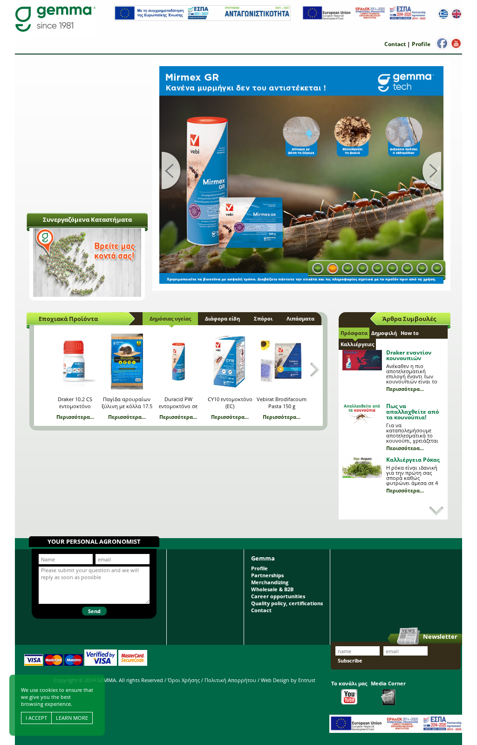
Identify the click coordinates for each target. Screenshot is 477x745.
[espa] (202, 18)
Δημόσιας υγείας (170, 318)
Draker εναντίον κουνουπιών (408, 355)
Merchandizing (269, 582)
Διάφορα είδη (222, 318)
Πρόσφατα (354, 332)
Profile (421, 44)
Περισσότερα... (75, 416)
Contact (395, 44)
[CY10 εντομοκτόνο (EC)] (230, 362)
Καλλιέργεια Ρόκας (413, 460)
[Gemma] (55, 18)
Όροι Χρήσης (184, 680)
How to (410, 332)
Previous (172, 171)
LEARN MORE (72, 717)
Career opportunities (278, 596)
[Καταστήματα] (87, 294)
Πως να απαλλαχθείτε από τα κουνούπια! (412, 411)
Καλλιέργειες (357, 344)
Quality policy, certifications (287, 603)
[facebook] (442, 43)
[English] (456, 14)
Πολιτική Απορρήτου (230, 680)
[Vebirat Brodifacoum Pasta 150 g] (282, 362)
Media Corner (388, 683)
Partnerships (267, 575)
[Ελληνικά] (443, 14)
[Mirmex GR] (301, 175)
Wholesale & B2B (272, 589)
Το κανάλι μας (349, 683)
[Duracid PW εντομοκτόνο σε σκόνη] (178, 362)
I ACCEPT (36, 717)
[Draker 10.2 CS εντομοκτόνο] (75, 362)
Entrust (306, 680)
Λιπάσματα (300, 318)
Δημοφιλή (384, 332)
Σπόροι (263, 318)
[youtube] (456, 43)
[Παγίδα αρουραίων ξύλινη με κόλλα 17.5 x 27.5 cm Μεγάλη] (127, 362)
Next (431, 171)
